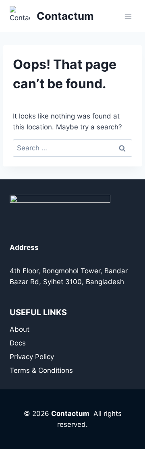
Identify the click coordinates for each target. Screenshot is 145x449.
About (19, 329)
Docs (18, 343)
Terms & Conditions (41, 370)
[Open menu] (127, 16)
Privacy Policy (32, 357)
